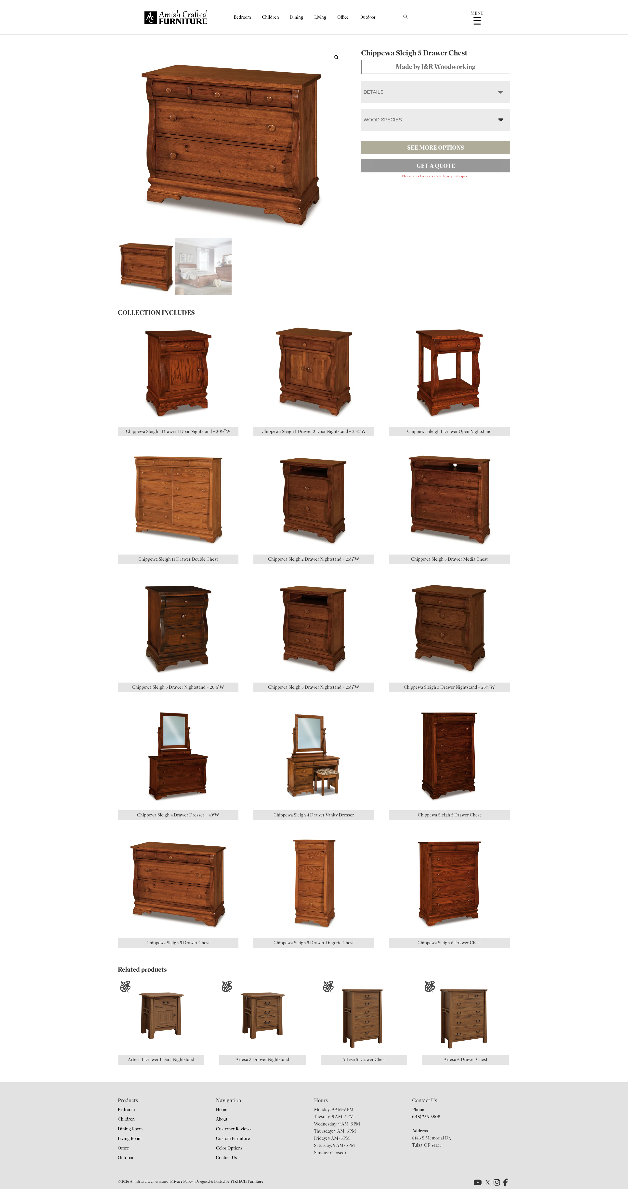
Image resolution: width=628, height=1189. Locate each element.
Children (270, 17)
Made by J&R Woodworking (436, 67)
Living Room (130, 1138)
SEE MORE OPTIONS (435, 147)
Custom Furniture (233, 1138)
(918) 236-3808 (426, 1116)
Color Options (229, 1148)
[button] (336, 57)
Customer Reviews (233, 1129)
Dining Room (130, 1129)
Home (221, 1109)
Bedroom (242, 17)
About (221, 1119)
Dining (296, 17)
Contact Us (226, 1157)
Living (320, 17)
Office (343, 17)
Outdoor (368, 17)
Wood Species (383, 119)
